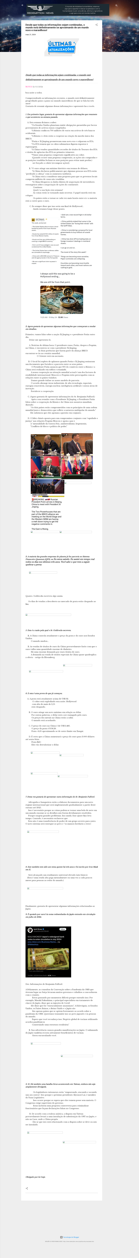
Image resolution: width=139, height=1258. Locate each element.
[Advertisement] (120, 33)
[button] (96, 25)
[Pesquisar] (116, 6)
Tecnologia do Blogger (71, 1237)
